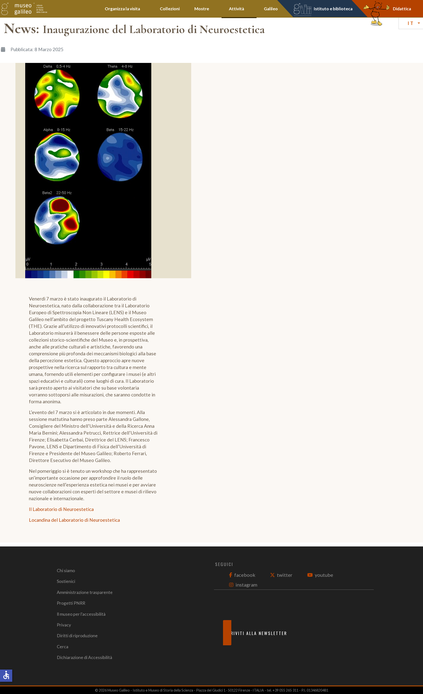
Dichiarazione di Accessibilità (84, 657)
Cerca (62, 646)
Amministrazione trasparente (85, 592)
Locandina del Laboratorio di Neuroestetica (74, 520)
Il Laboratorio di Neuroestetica (61, 509)
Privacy (64, 624)
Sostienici (66, 581)
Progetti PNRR (71, 603)
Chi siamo (66, 570)
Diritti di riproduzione (77, 635)
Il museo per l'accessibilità (81, 614)
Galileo (271, 8)
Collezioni (170, 8)
